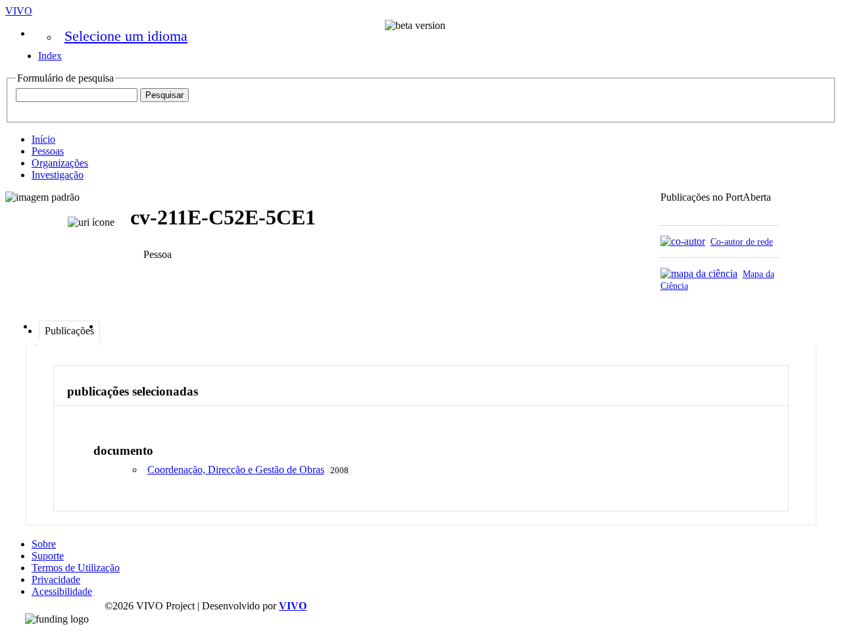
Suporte (48, 555)
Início (43, 139)
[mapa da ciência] (698, 273)
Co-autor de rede (741, 241)
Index (50, 55)
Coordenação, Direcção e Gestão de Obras (235, 469)
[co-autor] (682, 241)
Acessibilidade (62, 591)
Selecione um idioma (125, 36)
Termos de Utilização (76, 567)
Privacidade (56, 579)
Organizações (60, 162)
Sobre (44, 544)
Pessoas (48, 151)
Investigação (58, 174)
